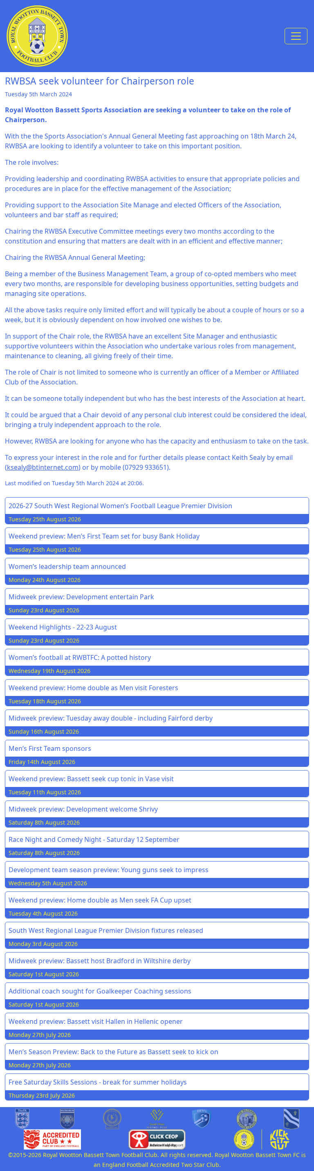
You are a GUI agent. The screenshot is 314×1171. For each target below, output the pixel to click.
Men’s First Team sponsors (50, 748)
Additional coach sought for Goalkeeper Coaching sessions (100, 991)
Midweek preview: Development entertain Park (81, 596)
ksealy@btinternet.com (42, 467)
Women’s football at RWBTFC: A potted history (80, 657)
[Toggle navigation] (296, 36)
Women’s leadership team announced (67, 566)
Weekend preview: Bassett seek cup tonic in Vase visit (91, 778)
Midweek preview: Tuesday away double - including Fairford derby (111, 718)
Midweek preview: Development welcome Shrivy (83, 809)
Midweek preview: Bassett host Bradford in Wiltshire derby (100, 960)
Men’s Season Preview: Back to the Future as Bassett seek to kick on (113, 1051)
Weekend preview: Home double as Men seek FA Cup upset (100, 900)
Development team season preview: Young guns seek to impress (109, 869)
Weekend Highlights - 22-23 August (63, 627)
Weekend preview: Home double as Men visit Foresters (93, 687)
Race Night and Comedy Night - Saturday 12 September (94, 839)
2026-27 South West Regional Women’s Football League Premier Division (120, 505)
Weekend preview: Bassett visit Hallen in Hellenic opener (96, 1021)
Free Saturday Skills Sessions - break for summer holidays (98, 1082)
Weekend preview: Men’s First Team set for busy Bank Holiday (104, 536)
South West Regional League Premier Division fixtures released (106, 930)
